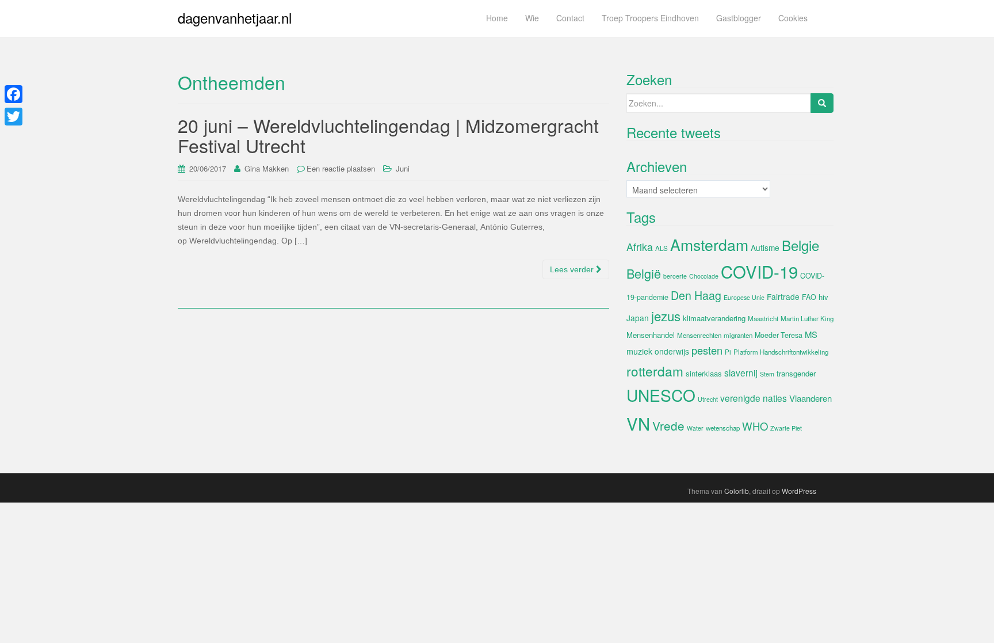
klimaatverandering (714, 318)
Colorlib (736, 491)
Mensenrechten (699, 335)
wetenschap (723, 427)
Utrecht (708, 399)
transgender (796, 373)
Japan (637, 318)
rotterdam (654, 371)
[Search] (822, 103)
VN (638, 423)
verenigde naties (753, 397)
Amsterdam (709, 244)
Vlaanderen (810, 398)
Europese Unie (744, 297)
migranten (738, 335)
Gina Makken (266, 168)
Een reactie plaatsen (341, 168)
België (643, 273)
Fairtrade (783, 296)
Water (695, 428)
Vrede (668, 425)
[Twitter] (13, 116)
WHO (755, 425)
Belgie (800, 245)
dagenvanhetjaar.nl (235, 17)
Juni (403, 168)
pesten (706, 350)
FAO (809, 297)
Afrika (639, 246)
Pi (728, 351)
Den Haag (696, 295)
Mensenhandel (650, 334)
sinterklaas (704, 373)
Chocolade (703, 276)
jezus (665, 315)
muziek (639, 351)
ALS (661, 248)
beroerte (675, 276)
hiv (823, 296)
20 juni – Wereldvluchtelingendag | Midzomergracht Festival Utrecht (388, 135)
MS (811, 334)
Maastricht (763, 318)
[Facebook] (13, 94)
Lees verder (573, 269)
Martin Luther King (807, 318)
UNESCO (660, 394)
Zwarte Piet (786, 428)
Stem (767, 374)
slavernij (741, 372)
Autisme (765, 247)
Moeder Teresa (778, 335)
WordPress (799, 491)
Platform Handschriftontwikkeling (780, 351)
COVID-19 (759, 271)
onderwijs (672, 351)
